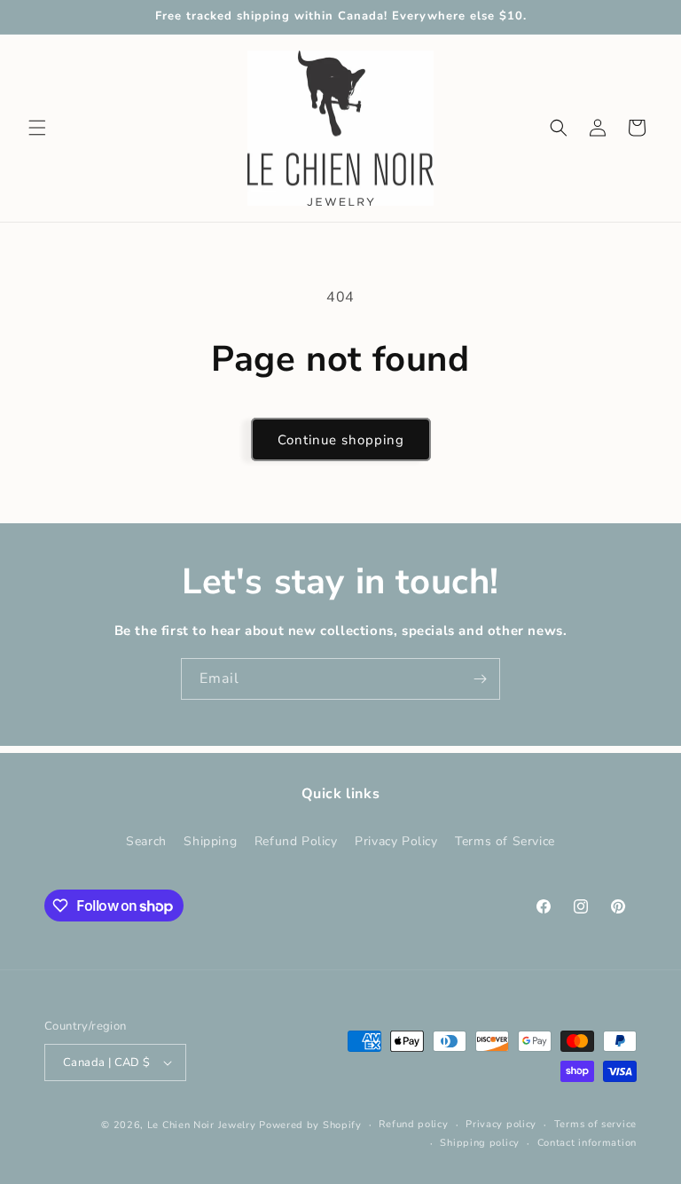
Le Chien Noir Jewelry (201, 1125)
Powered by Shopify (310, 1125)
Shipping (210, 841)
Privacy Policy (396, 841)
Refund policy (413, 1124)
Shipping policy (480, 1142)
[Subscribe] (479, 679)
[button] (37, 127)
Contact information (587, 1142)
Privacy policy (501, 1124)
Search (146, 841)
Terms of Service (505, 841)
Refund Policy (296, 841)
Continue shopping (341, 440)
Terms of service (595, 1124)
